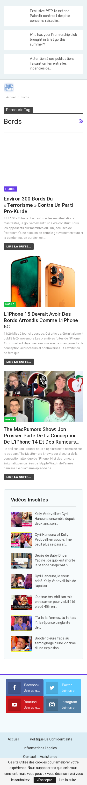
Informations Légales (40, 748)
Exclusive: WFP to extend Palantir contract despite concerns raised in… (50, 16)
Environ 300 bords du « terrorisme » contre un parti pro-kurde (38, 205)
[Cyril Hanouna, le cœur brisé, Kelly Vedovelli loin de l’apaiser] (21, 581)
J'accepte (44, 780)
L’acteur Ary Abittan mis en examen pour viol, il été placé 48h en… (55, 602)
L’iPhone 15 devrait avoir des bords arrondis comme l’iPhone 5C (41, 320)
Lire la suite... (18, 246)
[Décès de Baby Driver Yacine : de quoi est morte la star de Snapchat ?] (21, 561)
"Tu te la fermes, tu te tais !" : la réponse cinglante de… (55, 623)
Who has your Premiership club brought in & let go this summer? (53, 39)
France (10, 189)
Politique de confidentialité (51, 739)
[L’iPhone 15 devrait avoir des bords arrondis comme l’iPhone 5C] (43, 281)
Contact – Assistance (40, 757)
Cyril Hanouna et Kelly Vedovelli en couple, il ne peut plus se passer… (53, 539)
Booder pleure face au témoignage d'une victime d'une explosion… (55, 643)
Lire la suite (67, 780)
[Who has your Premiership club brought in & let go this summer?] (16, 40)
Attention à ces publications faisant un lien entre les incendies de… (52, 63)
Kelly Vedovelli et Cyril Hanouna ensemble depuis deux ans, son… (55, 519)
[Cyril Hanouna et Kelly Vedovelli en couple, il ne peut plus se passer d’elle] (21, 540)
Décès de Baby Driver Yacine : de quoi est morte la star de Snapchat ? (55, 560)
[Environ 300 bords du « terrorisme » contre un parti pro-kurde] (43, 166)
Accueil (13, 739)
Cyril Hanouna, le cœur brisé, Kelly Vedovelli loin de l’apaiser (55, 581)
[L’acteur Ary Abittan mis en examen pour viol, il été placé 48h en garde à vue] (21, 602)
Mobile (9, 304)
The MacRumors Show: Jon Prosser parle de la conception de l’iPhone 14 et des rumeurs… (41, 435)
